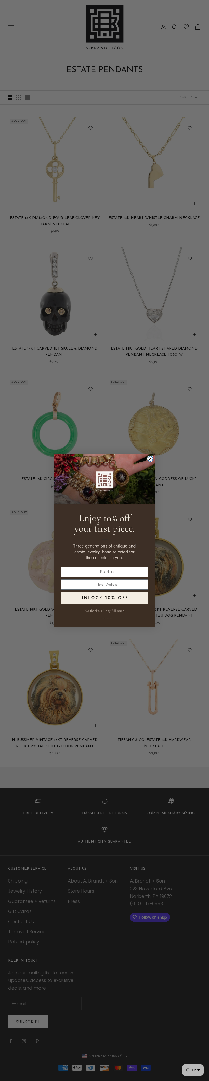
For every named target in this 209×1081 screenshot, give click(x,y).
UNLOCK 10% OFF (104, 598)
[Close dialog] (150, 458)
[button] (104, 616)
